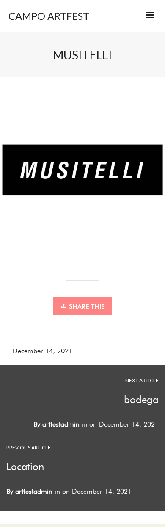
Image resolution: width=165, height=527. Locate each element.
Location (25, 466)
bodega (141, 399)
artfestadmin (61, 424)
